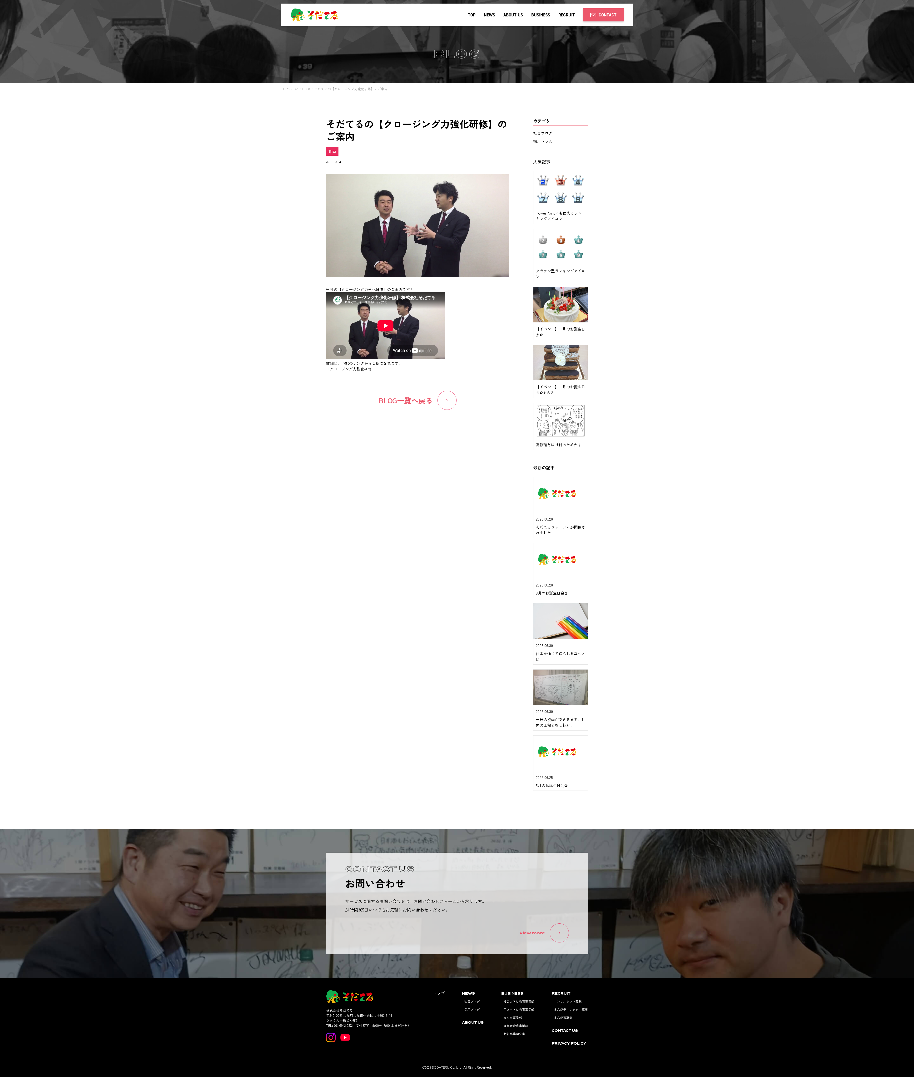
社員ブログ (542, 133)
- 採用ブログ (471, 1009)
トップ (439, 993)
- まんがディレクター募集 (570, 1009)
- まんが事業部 (511, 1017)
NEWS (489, 15)
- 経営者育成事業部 (514, 1025)
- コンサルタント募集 (567, 1001)
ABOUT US (513, 15)
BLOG (306, 88)
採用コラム (542, 141)
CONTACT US (565, 1030)
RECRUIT (566, 15)
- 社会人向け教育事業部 (517, 1001)
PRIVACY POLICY (569, 1043)
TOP (472, 15)
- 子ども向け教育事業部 (517, 1009)
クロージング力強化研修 (351, 369)
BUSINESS (540, 15)
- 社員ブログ (471, 1001)
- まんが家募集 (562, 1017)
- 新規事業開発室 (513, 1034)
